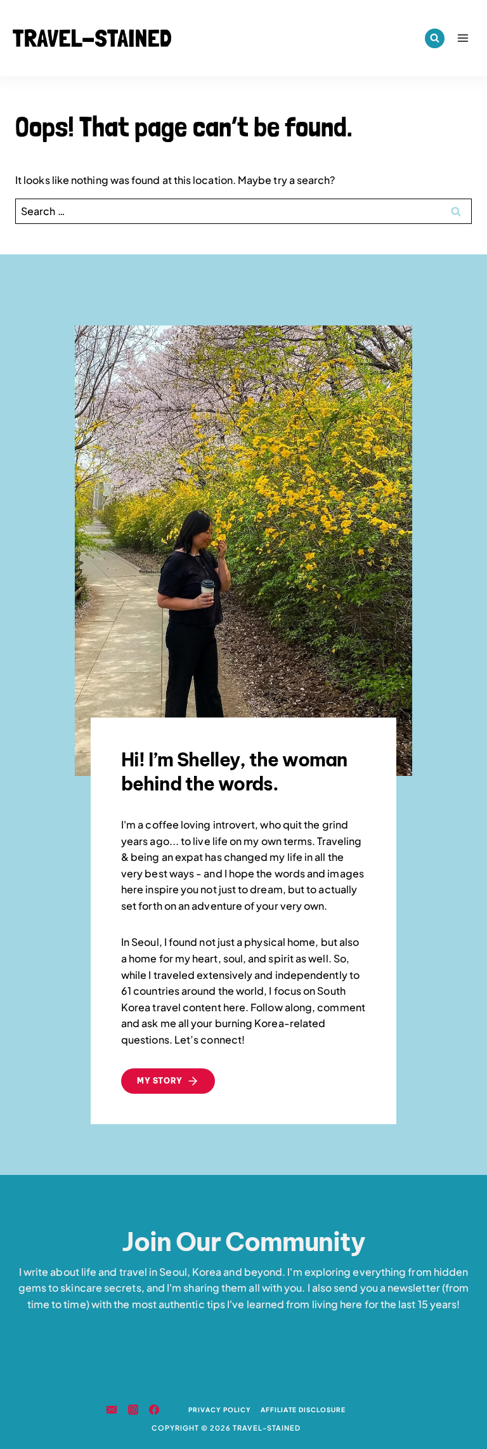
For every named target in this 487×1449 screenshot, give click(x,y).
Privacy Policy (219, 1409)
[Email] (111, 1410)
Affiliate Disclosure (303, 1409)
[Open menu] (462, 38)
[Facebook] (154, 1410)
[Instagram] (133, 1410)
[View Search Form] (435, 38)
